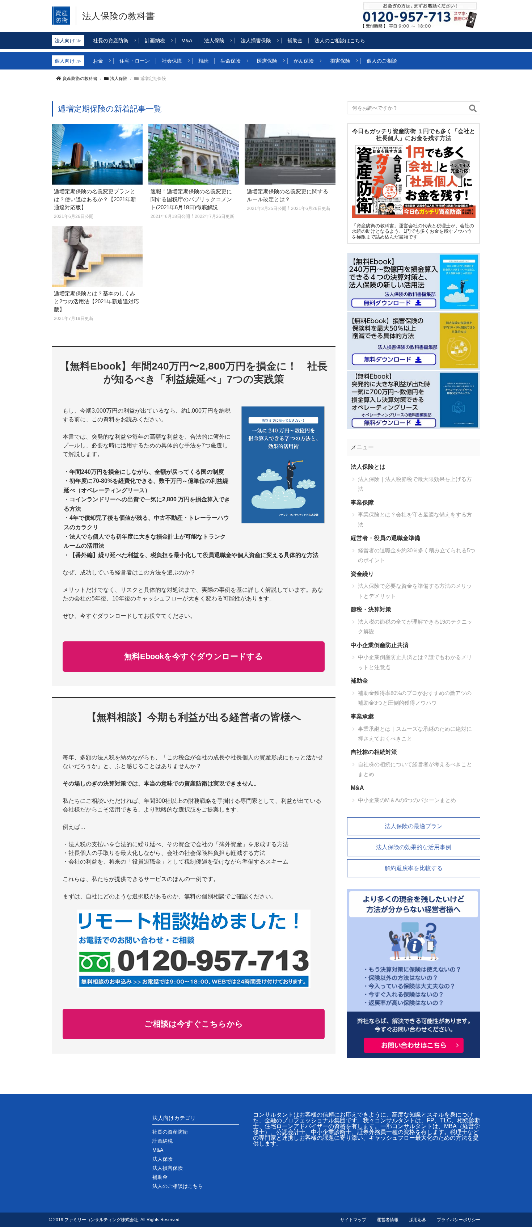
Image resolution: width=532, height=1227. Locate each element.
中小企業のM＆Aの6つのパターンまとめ (407, 800)
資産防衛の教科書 (80, 78)
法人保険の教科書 (118, 16)
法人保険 (118, 78)
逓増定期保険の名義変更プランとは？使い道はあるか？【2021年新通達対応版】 (95, 199)
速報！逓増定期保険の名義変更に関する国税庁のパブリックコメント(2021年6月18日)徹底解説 (191, 199)
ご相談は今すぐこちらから (193, 1023)
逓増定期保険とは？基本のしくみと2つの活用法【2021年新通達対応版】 (96, 301)
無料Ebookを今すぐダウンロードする (193, 656)
